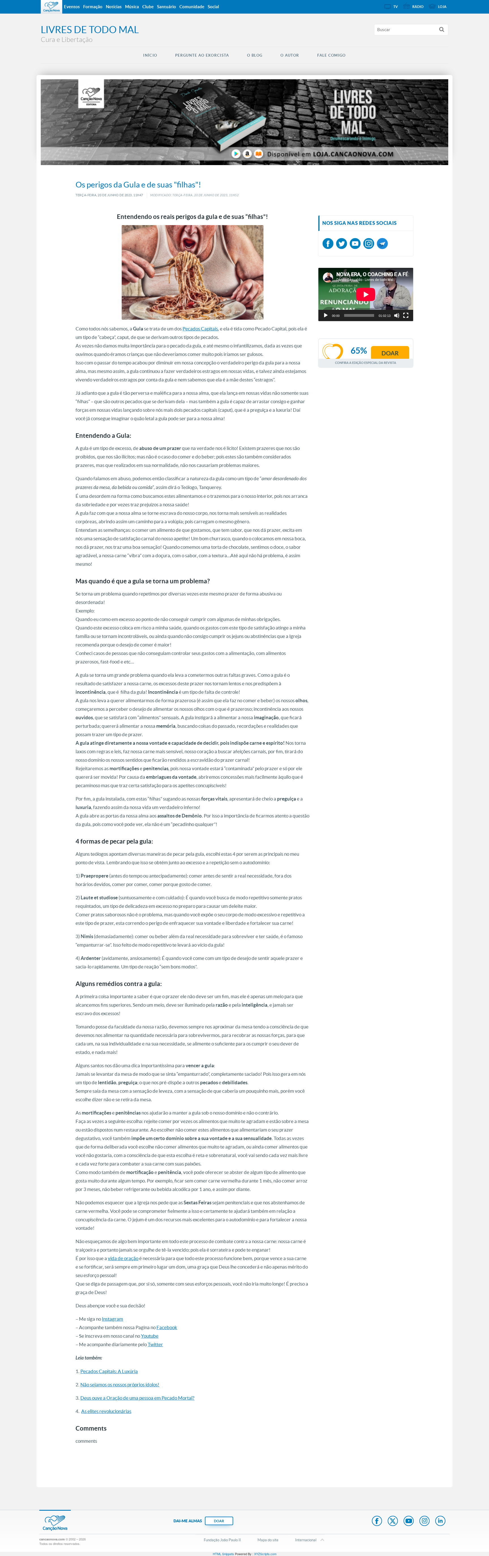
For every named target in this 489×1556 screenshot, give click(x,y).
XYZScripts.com (265, 1553)
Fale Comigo (331, 55)
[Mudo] (397, 315)
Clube (148, 6)
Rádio (418, 6)
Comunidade (191, 6)
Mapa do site (268, 1540)
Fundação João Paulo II (222, 1540)
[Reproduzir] (326, 315)
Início (150, 55)
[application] (365, 294)
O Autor (289, 55)
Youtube (149, 1336)
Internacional (305, 1540)
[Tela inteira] (406, 315)
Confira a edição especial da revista (365, 362)
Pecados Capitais (200, 328)
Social (213, 6)
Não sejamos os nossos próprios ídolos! (119, 1384)
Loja (442, 6)
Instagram (112, 1319)
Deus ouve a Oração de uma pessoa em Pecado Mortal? (137, 1398)
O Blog (254, 55)
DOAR (219, 1521)
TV (395, 6)
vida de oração (123, 1258)
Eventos (72, 6)
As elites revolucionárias (106, 1411)
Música (132, 6)
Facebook (166, 1327)
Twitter (155, 1344)
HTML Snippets (223, 1553)
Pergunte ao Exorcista (202, 55)
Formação (92, 6)
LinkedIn (440, 1521)
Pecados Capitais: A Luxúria (109, 1371)
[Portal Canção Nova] (51, 7)
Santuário (166, 6)
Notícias (114, 6)
